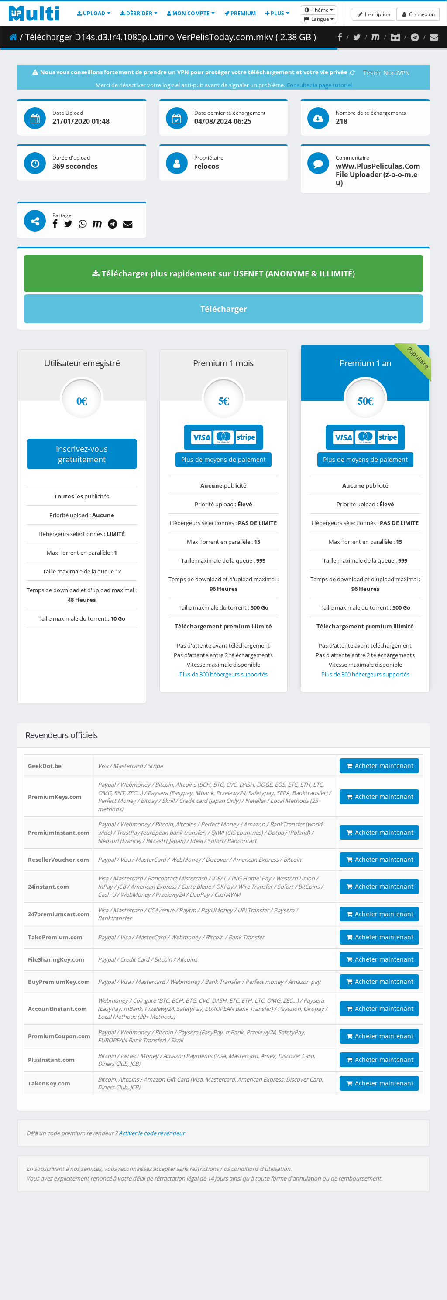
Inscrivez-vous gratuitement (82, 454)
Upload (93, 13)
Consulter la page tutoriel (319, 85)
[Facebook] (339, 37)
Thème (320, 10)
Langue (320, 19)
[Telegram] (415, 37)
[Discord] (395, 37)
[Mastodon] (375, 37)
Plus (276, 13)
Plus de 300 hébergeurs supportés (223, 674)
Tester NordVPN (386, 72)
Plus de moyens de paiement (223, 459)
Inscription (377, 14)
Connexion (421, 14)
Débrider (138, 13)
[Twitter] (357, 37)
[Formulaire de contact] (434, 37)
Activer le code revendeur (152, 1133)
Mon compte (190, 13)
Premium (242, 13)
